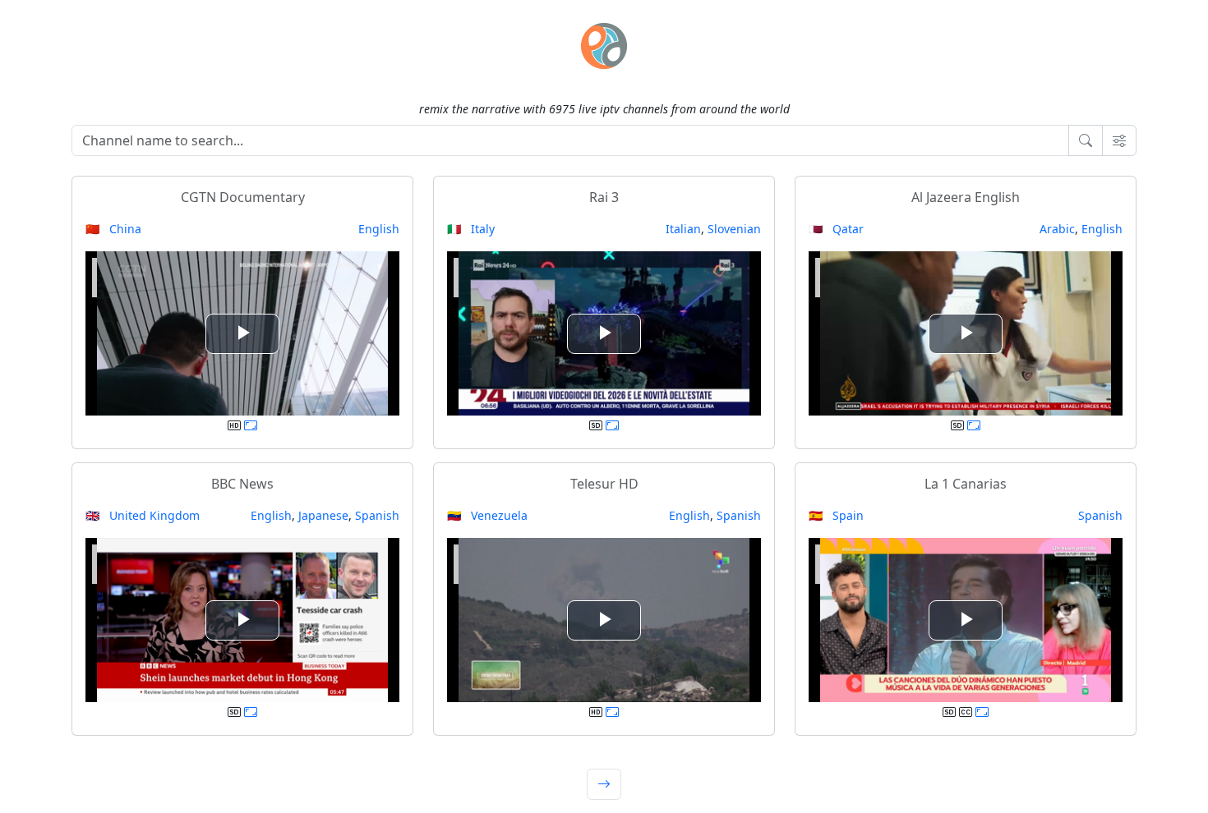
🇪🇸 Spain (836, 515)
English (378, 229)
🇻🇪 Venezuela (487, 515)
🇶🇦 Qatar (836, 229)
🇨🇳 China (113, 229)
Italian (683, 229)
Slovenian (734, 229)
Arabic (1057, 229)
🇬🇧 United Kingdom (142, 515)
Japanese (323, 515)
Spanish (377, 515)
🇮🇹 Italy (471, 229)
